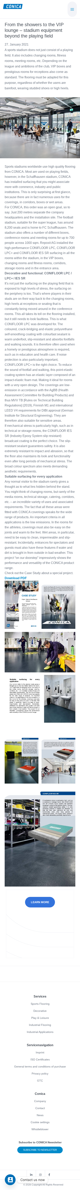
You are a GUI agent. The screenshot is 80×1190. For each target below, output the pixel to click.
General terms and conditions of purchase (40, 1066)
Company (40, 1101)
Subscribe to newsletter (40, 1150)
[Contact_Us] (10, 1179)
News (40, 1115)
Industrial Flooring (40, 1024)
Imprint (40, 1052)
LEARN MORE (40, 902)
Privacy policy (40, 1073)
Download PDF (16, 578)
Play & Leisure (40, 1017)
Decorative (40, 1010)
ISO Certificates (40, 1059)
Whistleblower (40, 1129)
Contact (40, 1108)
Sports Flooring (40, 1003)
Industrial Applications (40, 1031)
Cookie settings (40, 1122)
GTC (40, 1080)
